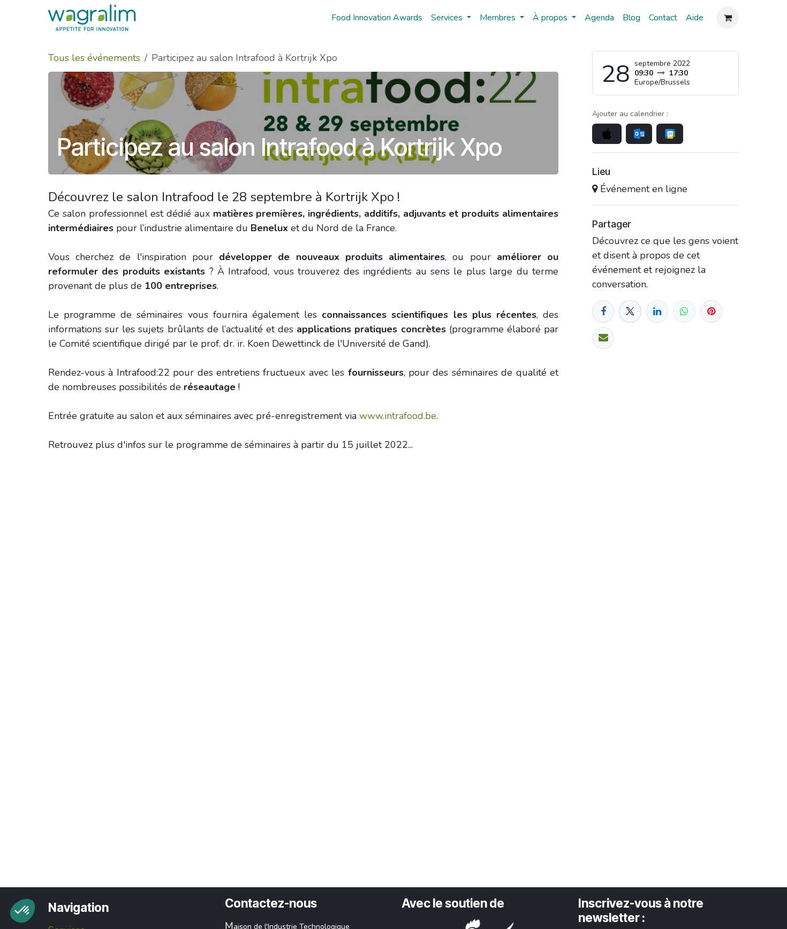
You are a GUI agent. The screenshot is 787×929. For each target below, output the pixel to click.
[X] (630, 311)
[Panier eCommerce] (727, 17)
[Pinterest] (711, 311)
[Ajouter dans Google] (669, 134)
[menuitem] (377, 17)
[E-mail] (603, 338)
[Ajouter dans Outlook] (639, 134)
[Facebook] (603, 311)
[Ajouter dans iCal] (607, 134)
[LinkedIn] (657, 311)
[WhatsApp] (684, 311)
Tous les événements (94, 57)
